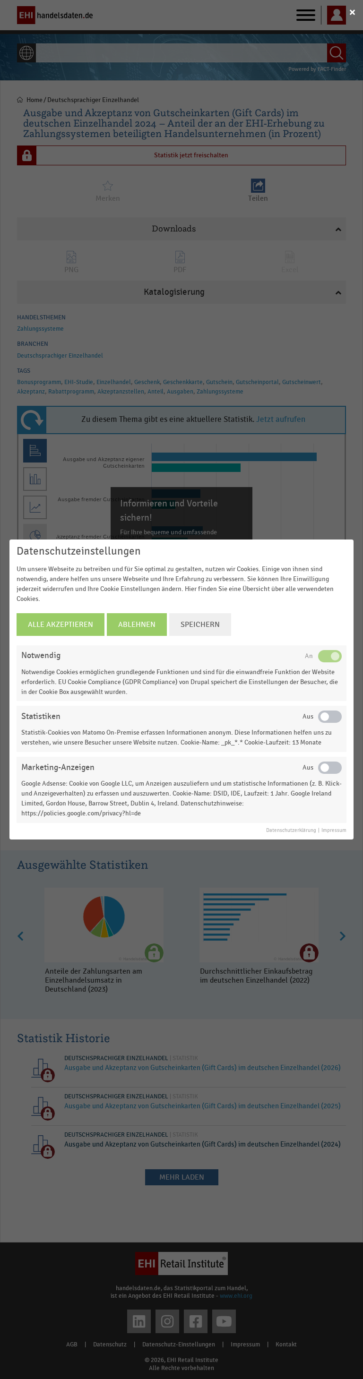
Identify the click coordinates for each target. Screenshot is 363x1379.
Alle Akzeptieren (60, 624)
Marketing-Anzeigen (58, 767)
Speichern (200, 624)
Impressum (333, 830)
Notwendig (40, 655)
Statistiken (40, 716)
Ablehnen (137, 624)
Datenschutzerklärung (291, 830)
